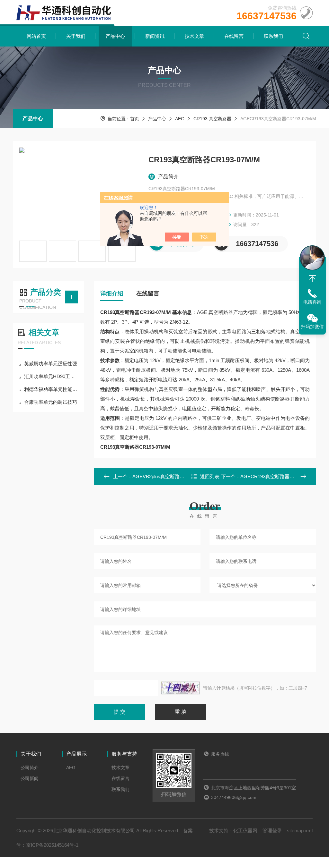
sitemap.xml (300, 830)
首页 (134, 118)
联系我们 (273, 36)
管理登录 (272, 830)
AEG (179, 118)
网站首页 (36, 36)
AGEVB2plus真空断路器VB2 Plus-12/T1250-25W (184, 476)
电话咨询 (312, 302)
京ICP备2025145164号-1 (52, 845)
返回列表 (209, 476)
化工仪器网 (245, 830)
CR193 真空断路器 (212, 118)
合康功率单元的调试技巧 (50, 402)
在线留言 (234, 36)
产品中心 (115, 36)
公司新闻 (30, 778)
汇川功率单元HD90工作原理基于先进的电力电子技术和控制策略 (51, 376)
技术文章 (194, 36)
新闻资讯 (154, 36)
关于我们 (75, 36)
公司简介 (30, 767)
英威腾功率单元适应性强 (50, 363)
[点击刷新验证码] (180, 688)
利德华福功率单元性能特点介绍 (51, 389)
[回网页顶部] (312, 278)
